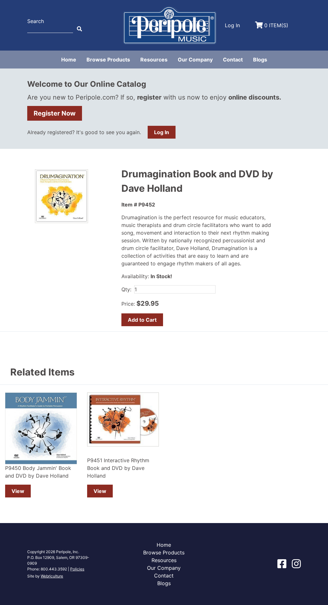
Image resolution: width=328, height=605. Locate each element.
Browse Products (108, 59)
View (18, 491)
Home (68, 59)
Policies (77, 569)
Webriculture (52, 576)
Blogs (260, 59)
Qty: (126, 289)
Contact (233, 59)
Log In (161, 132)
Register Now (55, 113)
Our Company (195, 59)
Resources (154, 59)
